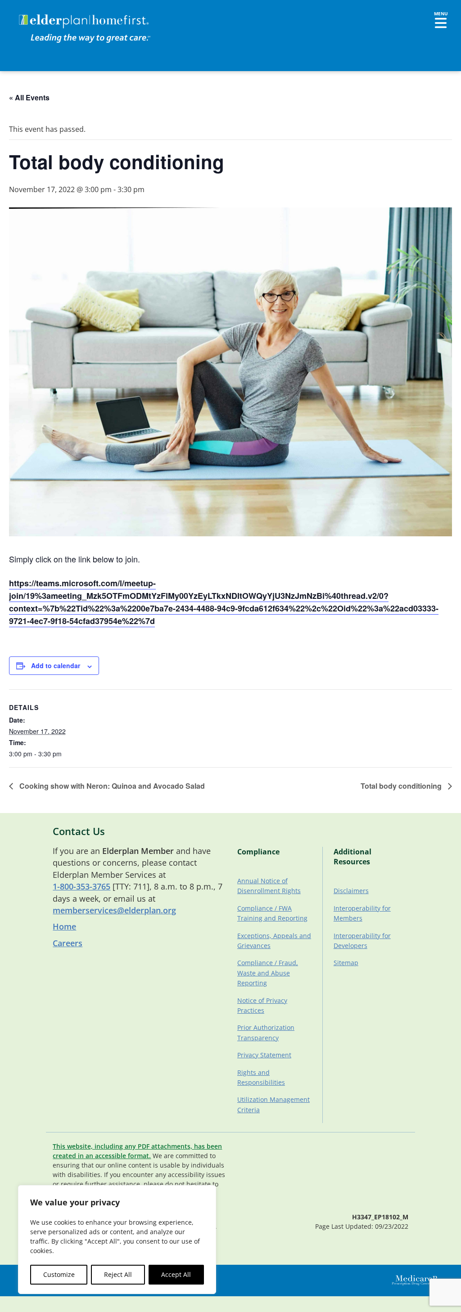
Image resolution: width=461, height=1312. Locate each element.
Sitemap (346, 962)
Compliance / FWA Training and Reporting (272, 913)
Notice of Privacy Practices (262, 1005)
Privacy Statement (264, 1055)
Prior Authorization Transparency (265, 1032)
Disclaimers (351, 890)
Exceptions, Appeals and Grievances (274, 940)
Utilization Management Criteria (273, 1104)
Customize (59, 1274)
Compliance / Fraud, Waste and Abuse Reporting (267, 972)
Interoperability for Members (362, 913)
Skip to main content (41, 16)
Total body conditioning (402, 786)
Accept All (176, 1274)
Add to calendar (55, 665)
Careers (67, 943)
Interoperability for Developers (362, 940)
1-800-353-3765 (81, 886)
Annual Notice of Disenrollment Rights (269, 885)
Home (64, 926)
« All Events (29, 97)
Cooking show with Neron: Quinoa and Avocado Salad (111, 786)
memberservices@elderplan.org (114, 910)
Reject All (118, 1274)
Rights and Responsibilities (261, 1077)
